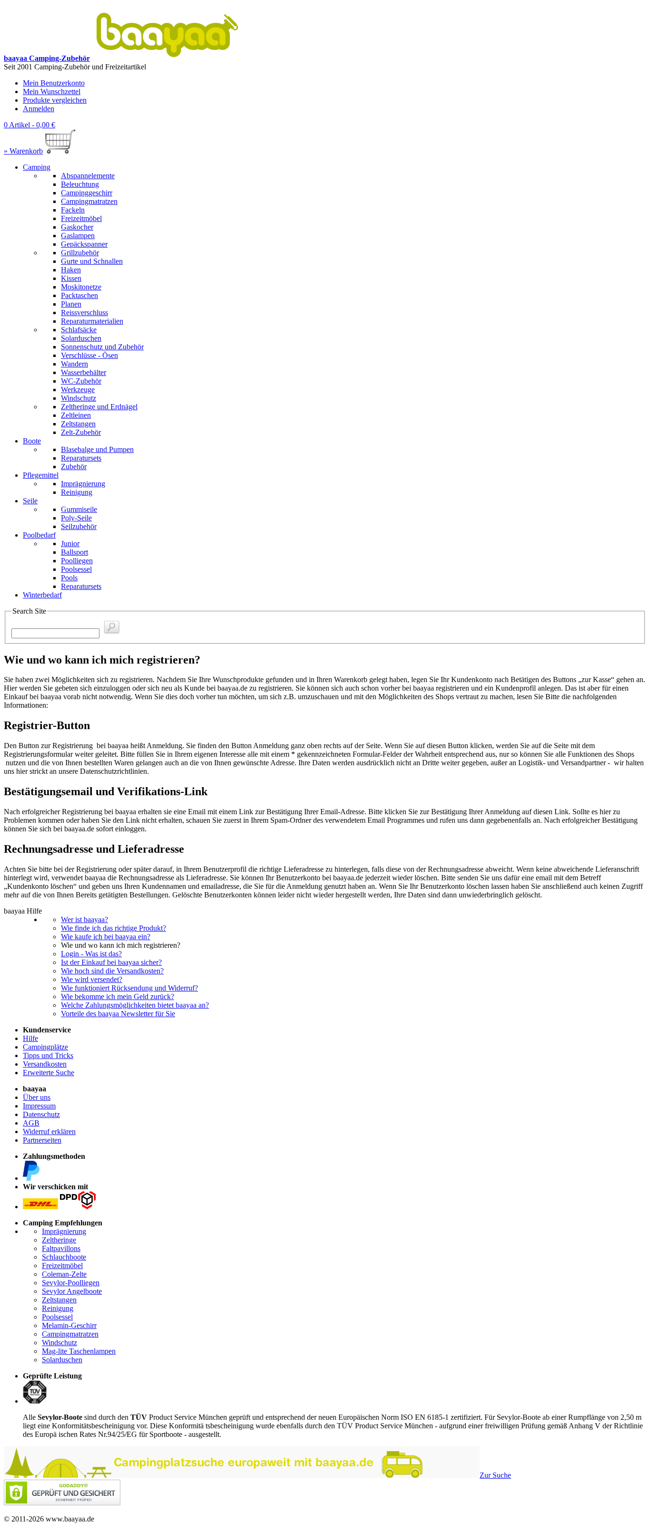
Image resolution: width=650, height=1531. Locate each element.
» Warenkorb (23, 151)
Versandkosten (45, 1064)
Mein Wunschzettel (51, 91)
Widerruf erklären (49, 1131)
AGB (31, 1123)
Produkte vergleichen (55, 100)
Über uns (36, 1097)
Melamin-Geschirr (69, 1325)
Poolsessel (57, 1317)
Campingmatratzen (70, 1334)
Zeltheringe (59, 1240)
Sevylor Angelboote (72, 1291)
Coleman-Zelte (64, 1274)
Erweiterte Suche (48, 1073)
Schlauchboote (64, 1257)
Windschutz (59, 1342)
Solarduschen (62, 1360)
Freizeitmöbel (62, 1265)
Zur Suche (495, 1475)
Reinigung (57, 1308)
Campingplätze (45, 1047)
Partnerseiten (42, 1140)
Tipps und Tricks (48, 1055)
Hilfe (30, 1038)
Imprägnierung (64, 1231)
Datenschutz (41, 1114)
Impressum (39, 1106)
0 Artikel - (29, 125)
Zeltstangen (59, 1300)
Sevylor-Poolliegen (70, 1283)
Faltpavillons (61, 1248)
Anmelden (38, 109)
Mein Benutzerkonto (54, 83)
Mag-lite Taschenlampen (79, 1351)
